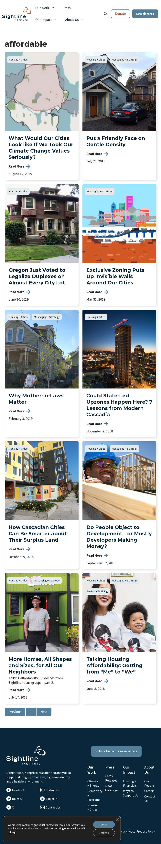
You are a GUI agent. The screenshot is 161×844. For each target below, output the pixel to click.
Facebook (18, 790)
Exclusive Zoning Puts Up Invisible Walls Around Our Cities (115, 276)
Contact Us (53, 807)
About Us (72, 19)
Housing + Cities (18, 59)
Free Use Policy (146, 831)
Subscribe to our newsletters (116, 751)
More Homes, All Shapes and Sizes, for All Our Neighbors (40, 665)
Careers (149, 791)
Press (66, 8)
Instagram (53, 790)
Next (44, 711)
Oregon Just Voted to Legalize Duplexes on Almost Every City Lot (37, 276)
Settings (104, 833)
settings (12, 832)
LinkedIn (51, 799)
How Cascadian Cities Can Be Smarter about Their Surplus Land (38, 533)
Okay (104, 824)
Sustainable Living (97, 591)
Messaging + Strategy (124, 59)
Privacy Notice (126, 831)
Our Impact (43, 19)
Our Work (42, 8)
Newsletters (145, 14)
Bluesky (17, 799)
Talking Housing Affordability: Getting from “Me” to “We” (114, 665)
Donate (120, 13)
